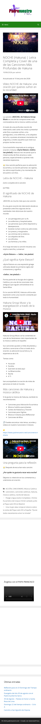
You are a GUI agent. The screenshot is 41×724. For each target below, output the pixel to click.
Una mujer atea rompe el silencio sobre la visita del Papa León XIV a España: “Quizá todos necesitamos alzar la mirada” (20, 510)
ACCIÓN (9, 489)
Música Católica (30, 489)
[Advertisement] (20, 549)
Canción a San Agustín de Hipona (17, 710)
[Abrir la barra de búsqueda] (38, 25)
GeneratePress (34, 721)
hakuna (34, 492)
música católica (9, 495)
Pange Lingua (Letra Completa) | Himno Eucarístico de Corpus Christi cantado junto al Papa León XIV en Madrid (20, 501)
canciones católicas (22, 492)
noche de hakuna (23, 495)
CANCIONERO (18, 489)
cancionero (10, 492)
